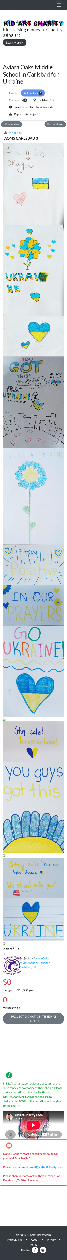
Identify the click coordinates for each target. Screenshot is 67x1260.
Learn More (13, 42)
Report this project (25, 114)
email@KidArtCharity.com (46, 1167)
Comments (17, 100)
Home (13, 93)
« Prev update (12, 124)
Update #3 (14, 133)
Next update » (55, 124)
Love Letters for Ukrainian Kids (32, 107)
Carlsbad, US (45, 100)
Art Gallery (32, 93)
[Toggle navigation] (59, 5)
